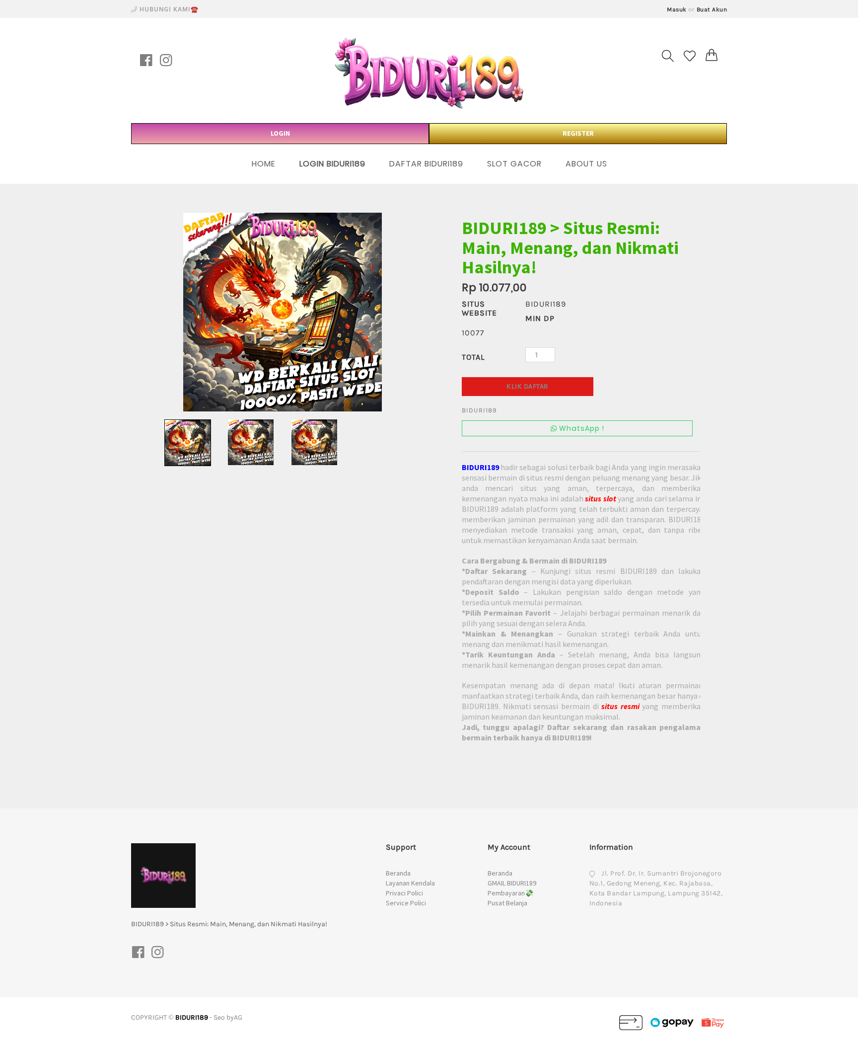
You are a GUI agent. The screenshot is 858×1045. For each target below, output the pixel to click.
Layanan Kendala (410, 883)
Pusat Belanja (507, 902)
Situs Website (479, 308)
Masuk (677, 9)
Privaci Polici (404, 892)
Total (473, 357)
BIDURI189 (191, 1017)
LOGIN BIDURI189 (332, 163)
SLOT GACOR (514, 163)
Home (264, 163)
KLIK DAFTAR (527, 386)
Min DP (540, 318)
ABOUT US (586, 163)
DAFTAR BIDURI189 (426, 163)
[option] (282, 312)
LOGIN (280, 133)
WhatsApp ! (580, 428)
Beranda (398, 873)
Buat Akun (712, 9)
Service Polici (406, 902)
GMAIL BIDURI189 (512, 883)
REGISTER (578, 133)
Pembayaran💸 (510, 892)
